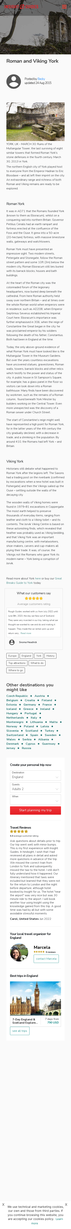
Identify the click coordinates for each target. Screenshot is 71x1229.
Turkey (49, 731)
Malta (54, 722)
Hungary (12, 713)
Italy (34, 718)
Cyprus (30, 744)
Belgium (12, 700)
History (50, 656)
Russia (26, 748)
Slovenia (12, 731)
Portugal (31, 713)
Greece (28, 709)
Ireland (45, 709)
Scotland (31, 731)
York (38, 656)
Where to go (15, 670)
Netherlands (15, 718)
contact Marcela (46, 959)
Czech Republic (17, 696)
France (47, 705)
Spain (34, 735)
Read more (26, 633)
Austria (40, 696)
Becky (41, 79)
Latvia (45, 726)
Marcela (42, 947)
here (38, 579)
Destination (18, 773)
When (15, 796)
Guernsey (48, 744)
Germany (29, 705)
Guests (16, 785)
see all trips (19, 1031)
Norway (11, 726)
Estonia (11, 705)
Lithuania (36, 722)
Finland (47, 700)
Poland (29, 726)
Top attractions (16, 663)
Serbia (26, 739)
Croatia (30, 700)
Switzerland (14, 735)
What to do (37, 663)
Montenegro (14, 722)
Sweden (50, 735)
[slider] (34, 598)
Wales (11, 739)
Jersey (10, 748)
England (26, 656)
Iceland (11, 709)
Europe (12, 656)
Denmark (12, 744)
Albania (43, 739)
